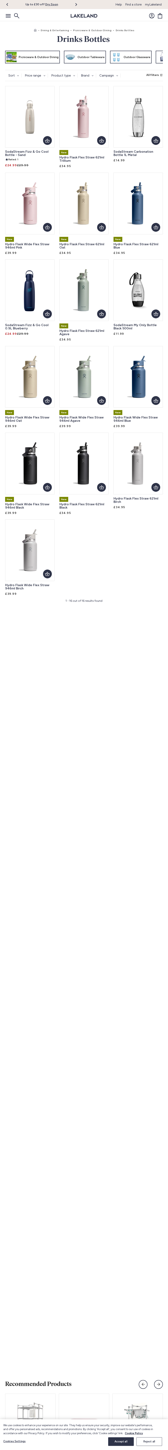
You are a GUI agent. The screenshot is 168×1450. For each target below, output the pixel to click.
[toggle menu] (8, 15)
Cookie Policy (134, 1433)
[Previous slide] (143, 1384)
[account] (152, 16)
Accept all (121, 1441)
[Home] (35, 30)
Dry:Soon (51, 4)
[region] (84, 1434)
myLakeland (153, 4)
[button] (9, 4)
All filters (152, 75)
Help (118, 4)
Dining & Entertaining (55, 30)
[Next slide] (158, 1384)
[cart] (160, 16)
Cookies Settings (14, 1441)
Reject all (149, 1441)
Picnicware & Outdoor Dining (92, 30)
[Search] (16, 15)
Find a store (133, 4)
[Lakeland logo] (84, 16)
